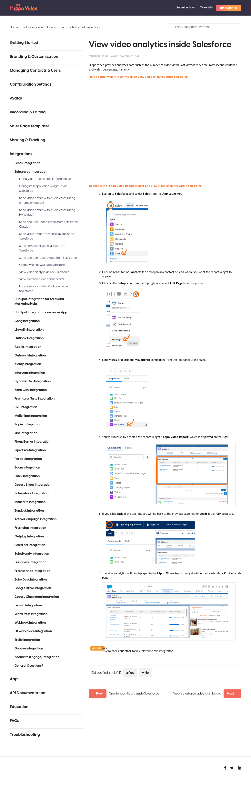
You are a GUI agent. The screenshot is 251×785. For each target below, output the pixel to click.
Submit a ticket (186, 8)
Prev (99, 693)
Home (14, 27)
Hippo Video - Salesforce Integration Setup (47, 179)
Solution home (33, 27)
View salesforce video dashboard (41, 279)
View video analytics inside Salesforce (44, 272)
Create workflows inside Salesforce (42, 265)
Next (230, 693)
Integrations (55, 27)
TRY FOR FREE (228, 8)
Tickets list (206, 8)
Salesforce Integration (84, 27)
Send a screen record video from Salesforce (48, 258)
